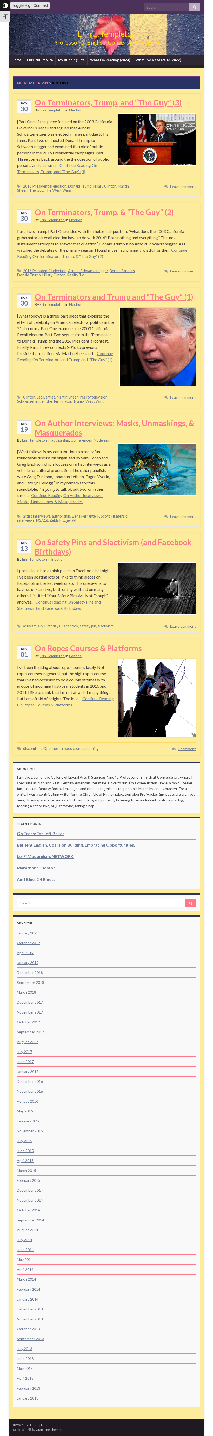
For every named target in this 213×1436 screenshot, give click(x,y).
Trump (78, 401)
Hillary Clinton (104, 186)
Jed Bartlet (46, 397)
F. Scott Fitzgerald (112, 516)
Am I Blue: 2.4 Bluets (36, 879)
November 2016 (30, 1091)
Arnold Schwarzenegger (88, 271)
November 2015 (30, 1131)
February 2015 (28, 1180)
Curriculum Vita (40, 60)
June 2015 (25, 1150)
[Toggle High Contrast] (5, 5)
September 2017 (30, 1032)
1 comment (187, 749)
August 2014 (27, 1230)
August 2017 (27, 1042)
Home (16, 60)
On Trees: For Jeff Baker (40, 833)
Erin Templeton (52, 110)
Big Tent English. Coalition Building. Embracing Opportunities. (76, 844)
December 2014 (30, 1190)
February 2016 (28, 1121)
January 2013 (27, 1398)
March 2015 (26, 1170)
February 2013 (28, 1388)
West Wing (94, 401)
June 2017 (25, 1061)
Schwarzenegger (31, 401)
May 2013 (25, 1368)
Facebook (70, 626)
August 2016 (27, 1101)
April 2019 (25, 952)
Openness (52, 748)
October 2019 (28, 943)
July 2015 (24, 1141)
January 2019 (27, 962)
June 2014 (25, 1249)
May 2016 (25, 1111)
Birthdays (52, 626)
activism (29, 626)
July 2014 (24, 1240)
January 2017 (27, 1071)
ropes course (73, 748)
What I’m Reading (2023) (110, 60)
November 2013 (30, 1319)
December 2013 (30, 1309)
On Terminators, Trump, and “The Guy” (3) (108, 102)
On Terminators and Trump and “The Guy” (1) (114, 296)
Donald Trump (80, 186)
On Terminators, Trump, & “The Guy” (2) (104, 212)
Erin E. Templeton (106, 34)
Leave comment (183, 186)
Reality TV (75, 275)
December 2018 (30, 972)
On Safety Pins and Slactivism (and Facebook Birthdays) (113, 546)
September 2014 (30, 1220)
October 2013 (28, 1329)
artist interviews (36, 516)
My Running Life (71, 60)
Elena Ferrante (84, 516)
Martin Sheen (68, 397)
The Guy (36, 190)
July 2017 (24, 1051)
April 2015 (25, 1160)
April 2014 (25, 1269)
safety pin (88, 626)
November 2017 (30, 1012)
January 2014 (27, 1299)
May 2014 (25, 1259)
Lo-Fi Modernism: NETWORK (45, 856)
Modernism (103, 440)
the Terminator (58, 401)
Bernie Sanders (122, 271)
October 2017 (28, 1022)
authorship (60, 440)
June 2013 (25, 1358)
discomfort (32, 748)
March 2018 (26, 992)
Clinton (29, 397)
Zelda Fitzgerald (63, 520)
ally (40, 626)
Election (75, 110)
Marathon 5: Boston (36, 867)
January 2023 (27, 933)
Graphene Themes (49, 1430)
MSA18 (42, 520)
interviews (26, 520)
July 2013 (24, 1348)
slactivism (106, 626)
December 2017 (30, 1002)
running (92, 748)
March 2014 (26, 1279)
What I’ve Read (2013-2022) (158, 60)
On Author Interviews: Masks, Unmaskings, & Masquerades (114, 427)
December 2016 (30, 1081)
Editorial (75, 656)
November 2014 (30, 1200)
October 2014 (28, 1210)
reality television (94, 397)
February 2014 (28, 1289)
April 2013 (25, 1378)
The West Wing (58, 190)
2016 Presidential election (44, 186)
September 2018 (30, 982)
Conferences (81, 440)
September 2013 (30, 1338)
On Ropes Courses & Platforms (88, 648)
